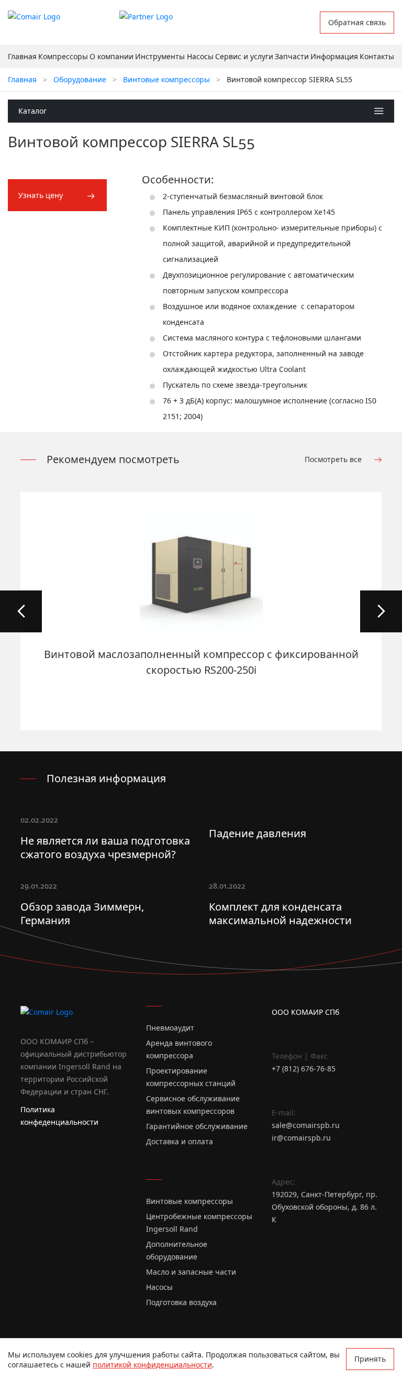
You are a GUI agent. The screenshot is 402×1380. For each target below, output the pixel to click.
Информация (334, 56)
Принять (370, 1359)
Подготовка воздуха (181, 1302)
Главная (22, 56)
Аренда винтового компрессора (179, 1049)
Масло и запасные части (191, 1272)
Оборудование (79, 79)
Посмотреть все (334, 459)
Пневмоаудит (170, 1028)
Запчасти (292, 56)
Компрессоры (63, 56)
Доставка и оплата (179, 1141)
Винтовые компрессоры (166, 79)
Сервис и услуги (244, 56)
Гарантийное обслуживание (197, 1126)
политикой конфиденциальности (152, 1365)
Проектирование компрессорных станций (191, 1077)
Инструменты (160, 56)
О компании (111, 56)
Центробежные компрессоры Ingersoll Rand (199, 1222)
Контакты (377, 56)
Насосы (200, 56)
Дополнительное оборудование (176, 1250)
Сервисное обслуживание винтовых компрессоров (193, 1104)
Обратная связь (357, 22)
